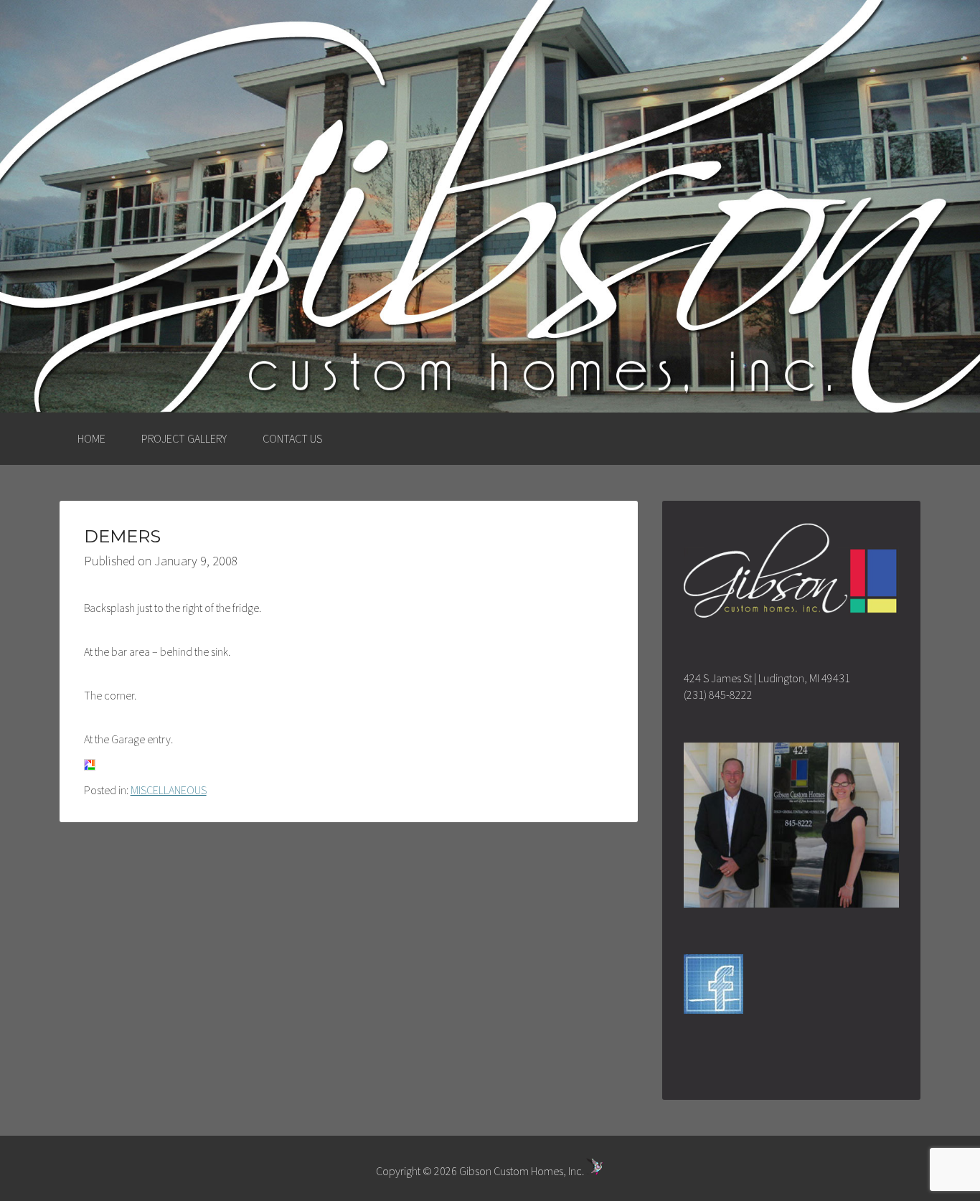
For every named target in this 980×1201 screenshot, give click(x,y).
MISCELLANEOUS (169, 790)
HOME (91, 438)
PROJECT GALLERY (184, 438)
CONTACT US (292, 438)
